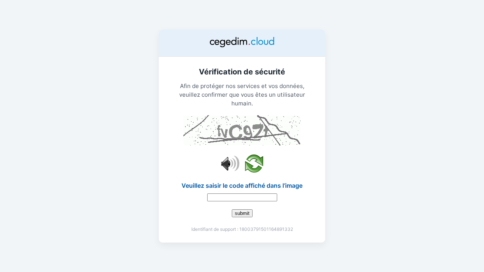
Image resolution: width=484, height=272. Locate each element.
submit (242, 213)
